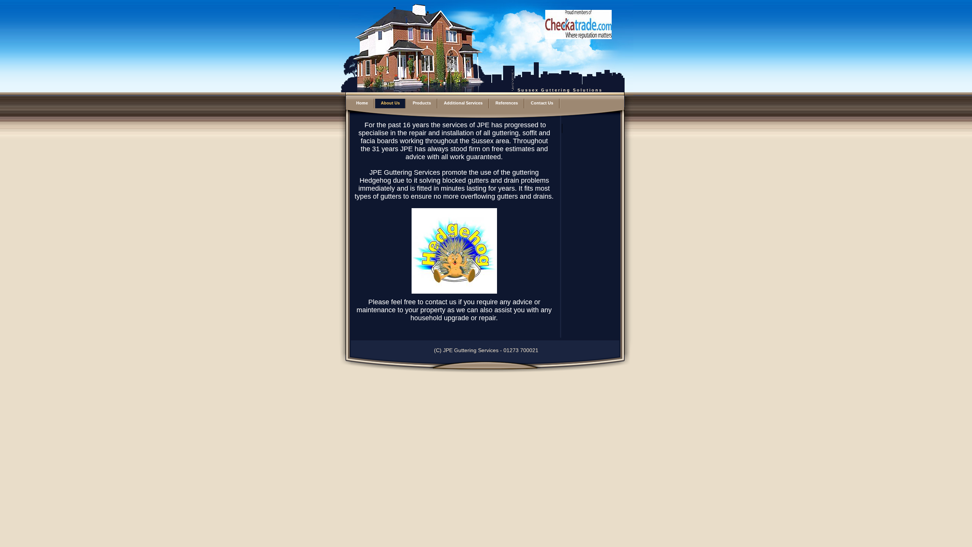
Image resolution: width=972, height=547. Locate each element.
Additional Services (463, 103)
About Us (390, 103)
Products (422, 103)
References (506, 103)
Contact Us (542, 103)
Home (362, 103)
